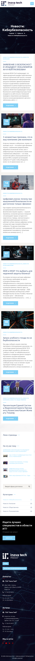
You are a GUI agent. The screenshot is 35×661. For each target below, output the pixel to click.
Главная (11, 33)
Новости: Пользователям (17, 511)
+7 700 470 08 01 (9, 592)
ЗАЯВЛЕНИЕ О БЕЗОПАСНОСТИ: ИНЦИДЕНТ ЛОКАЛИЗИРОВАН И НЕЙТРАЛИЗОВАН (17, 67)
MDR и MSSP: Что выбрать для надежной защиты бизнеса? (17, 272)
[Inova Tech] (11, 3)
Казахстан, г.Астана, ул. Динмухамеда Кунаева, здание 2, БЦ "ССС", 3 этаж (11, 618)
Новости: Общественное (18, 399)
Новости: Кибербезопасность (12, 57)
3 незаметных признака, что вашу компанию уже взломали (17, 138)
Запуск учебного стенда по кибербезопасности (17, 339)
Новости (20, 33)
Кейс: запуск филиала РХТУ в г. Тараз (19, 475)
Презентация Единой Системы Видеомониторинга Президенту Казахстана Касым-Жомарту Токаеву (17, 409)
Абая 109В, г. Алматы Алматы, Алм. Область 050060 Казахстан (12, 587)
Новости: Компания (17, 503)
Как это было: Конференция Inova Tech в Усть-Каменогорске (20, 455)
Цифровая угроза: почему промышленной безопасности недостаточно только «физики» (17, 201)
